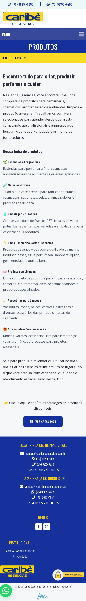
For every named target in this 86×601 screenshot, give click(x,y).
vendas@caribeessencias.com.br (46, 453)
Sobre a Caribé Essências (20, 551)
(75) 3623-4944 (45, 497)
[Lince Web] (43, 596)
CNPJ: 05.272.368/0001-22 (43, 502)
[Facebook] (39, 526)
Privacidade (20, 556)
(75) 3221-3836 (45, 464)
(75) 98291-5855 (23, 4)
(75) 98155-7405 (62, 4)
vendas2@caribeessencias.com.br (45, 486)
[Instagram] (47, 526)
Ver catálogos (45, 421)
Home (5, 58)
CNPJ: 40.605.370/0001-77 (43, 469)
